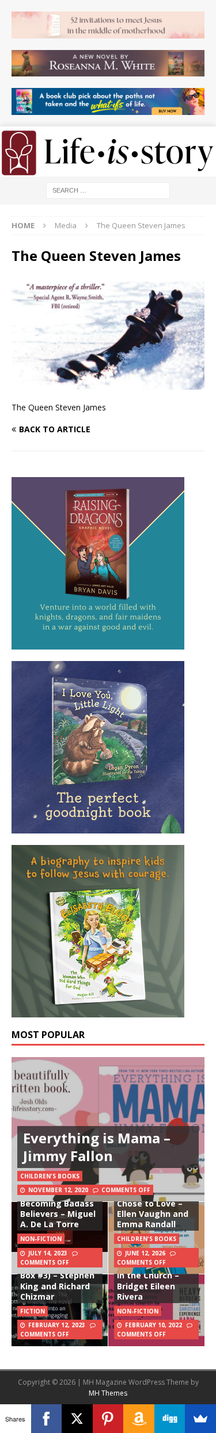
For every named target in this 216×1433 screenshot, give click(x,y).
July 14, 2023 (47, 1253)
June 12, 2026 (145, 1253)
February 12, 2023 (56, 1325)
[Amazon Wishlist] (138, 1418)
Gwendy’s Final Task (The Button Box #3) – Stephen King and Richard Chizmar (57, 1275)
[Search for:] (108, 189)
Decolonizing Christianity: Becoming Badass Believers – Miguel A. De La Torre (58, 1203)
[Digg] (169, 1418)
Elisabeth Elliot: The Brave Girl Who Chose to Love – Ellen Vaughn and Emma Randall (156, 1203)
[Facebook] (46, 1418)
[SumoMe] (200, 1418)
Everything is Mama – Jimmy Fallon (96, 1146)
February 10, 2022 (153, 1325)
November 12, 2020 (58, 1190)
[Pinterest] (108, 1418)
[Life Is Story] (108, 169)
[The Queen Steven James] (108, 383)
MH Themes (108, 1393)
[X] (77, 1418)
